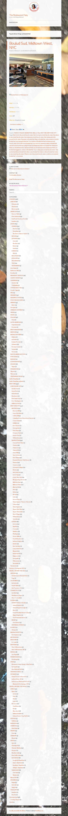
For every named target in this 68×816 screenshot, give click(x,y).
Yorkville (15, 519)
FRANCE (12, 731)
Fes (14, 708)
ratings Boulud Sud (29, 145)
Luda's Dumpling (13, 379)
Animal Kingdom (17, 605)
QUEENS (14, 521)
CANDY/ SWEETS (15, 278)
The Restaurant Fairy (18, 15)
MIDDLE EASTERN (15, 334)
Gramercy (15, 465)
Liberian (14, 206)
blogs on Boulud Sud (40, 139)
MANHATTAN (28, 133)
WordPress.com (39, 810)
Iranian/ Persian (16, 342)
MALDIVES (13, 777)
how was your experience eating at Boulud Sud (45, 143)
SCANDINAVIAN (15, 361)
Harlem (15, 470)
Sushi (14, 248)
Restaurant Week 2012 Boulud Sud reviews (35, 147)
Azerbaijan (13, 268)
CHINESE (14, 226)
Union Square (16, 507)
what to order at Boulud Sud (47, 152)
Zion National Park (17, 669)
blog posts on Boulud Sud (27, 139)
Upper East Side (17, 509)
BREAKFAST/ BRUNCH (16, 275)
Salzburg (14, 721)
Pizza (13, 320)
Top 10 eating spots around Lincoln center (44, 149)
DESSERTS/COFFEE (15, 297)
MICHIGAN (13, 637)
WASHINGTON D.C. (16, 671)
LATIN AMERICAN (15, 322)
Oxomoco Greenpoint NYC (16, 568)
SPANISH (13, 364)
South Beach (16, 622)
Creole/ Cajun (14, 290)
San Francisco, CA (17, 588)
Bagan (13, 782)
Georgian (13, 307)
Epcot (14, 610)
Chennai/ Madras (16, 748)
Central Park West (18, 443)
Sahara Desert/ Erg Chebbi (20, 716)
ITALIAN (21, 133)
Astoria (15, 524)
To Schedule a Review (15, 175)
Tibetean (12, 374)
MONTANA (13, 644)
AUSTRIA (13, 718)
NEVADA (12, 652)
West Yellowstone (17, 647)
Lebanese (14, 344)
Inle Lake (14, 785)
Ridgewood (16, 556)
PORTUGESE (13, 356)
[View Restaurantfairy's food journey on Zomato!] (19, 169)
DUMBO (15, 423)
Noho (14, 489)
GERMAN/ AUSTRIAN (16, 310)
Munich (14, 738)
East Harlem (16, 455)
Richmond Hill (16, 553)
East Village (16, 457)
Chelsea (15, 445)
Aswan (15, 694)
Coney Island (16, 420)
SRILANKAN (15, 260)
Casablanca (16, 706)
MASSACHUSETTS (15, 632)
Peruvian (14, 327)
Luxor (14, 701)
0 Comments (19, 156)
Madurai (15, 775)
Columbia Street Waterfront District (23, 418)
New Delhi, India (16, 755)
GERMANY (13, 735)
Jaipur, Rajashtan (17, 763)
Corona (15, 529)
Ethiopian (14, 204)
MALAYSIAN (15, 256)
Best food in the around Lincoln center (23, 135)
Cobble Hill (16, 416)
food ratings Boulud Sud (22, 141)
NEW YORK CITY (51, 133)
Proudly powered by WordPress (17, 810)
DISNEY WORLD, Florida (18, 603)
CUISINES (12, 199)
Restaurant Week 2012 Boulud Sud (42, 145)
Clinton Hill (16, 450)
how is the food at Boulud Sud (24, 143)
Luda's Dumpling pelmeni (16, 381)
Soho (14, 497)
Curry (14, 241)
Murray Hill (16, 487)
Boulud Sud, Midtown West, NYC (30, 45)
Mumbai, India (15, 753)
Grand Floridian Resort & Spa (21, 612)
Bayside (15, 526)
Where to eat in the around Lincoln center (35, 154)
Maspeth (15, 551)
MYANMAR (13, 780)
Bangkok (14, 792)
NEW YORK (43, 133)
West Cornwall (16, 598)
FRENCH (16, 133)
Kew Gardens (16, 546)
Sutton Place (16, 499)
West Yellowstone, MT (18, 649)
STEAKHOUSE (14, 369)
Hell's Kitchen (17, 472)
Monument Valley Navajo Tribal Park (22, 664)
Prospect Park (17, 433)
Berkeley (14, 583)
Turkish (14, 349)
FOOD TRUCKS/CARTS (16, 300)
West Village (16, 514)
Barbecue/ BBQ (14, 270)
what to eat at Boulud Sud (32, 152)
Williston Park (16, 403)
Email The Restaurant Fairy (16, 179)
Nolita (14, 492)
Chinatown (16, 448)
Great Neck (15, 391)
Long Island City (17, 548)
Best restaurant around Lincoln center (34, 137)
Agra (13, 743)
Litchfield (14, 593)
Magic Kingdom (17, 615)
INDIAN (14, 236)
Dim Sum (15, 228)
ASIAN (12, 224)
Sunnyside (15, 558)
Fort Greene (16, 425)
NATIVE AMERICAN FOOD (17, 354)
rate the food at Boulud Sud (16, 145)
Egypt (13, 691)
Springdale (15, 667)
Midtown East (17, 482)
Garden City (15, 388)
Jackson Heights (17, 541)
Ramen (15, 246)
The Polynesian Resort (19, 617)
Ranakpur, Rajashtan (18, 765)
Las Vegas (14, 654)
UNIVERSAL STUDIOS (18, 625)
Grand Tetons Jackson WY (19, 676)
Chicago (14, 630)
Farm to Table (15, 214)
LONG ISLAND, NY (15, 386)
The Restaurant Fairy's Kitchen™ (18, 185)
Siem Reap (14, 728)
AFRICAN (13, 201)
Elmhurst (15, 531)
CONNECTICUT (14, 590)
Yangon (14, 787)
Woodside (15, 563)
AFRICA (12, 689)
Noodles (15, 243)
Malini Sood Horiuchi (30, 50)
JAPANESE (15, 238)
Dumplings (16, 231)
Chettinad (15, 772)
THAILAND (13, 790)
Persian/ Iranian (16, 347)
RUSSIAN (13, 359)
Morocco (14, 703)
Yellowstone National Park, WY (20, 681)
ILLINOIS (13, 627)
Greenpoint (16, 428)
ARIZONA (13, 573)
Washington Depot (17, 595)
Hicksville (14, 393)
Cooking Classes (15, 799)
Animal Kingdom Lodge (19, 607)
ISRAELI (12, 315)
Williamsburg (16, 438)
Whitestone (16, 561)
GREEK (12, 312)
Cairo (14, 696)
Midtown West (36, 133)
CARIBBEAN (13, 280)
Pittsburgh (15, 659)
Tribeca (15, 504)
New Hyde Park (16, 398)
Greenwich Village (18, 467)
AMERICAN (13, 211)
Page (13, 578)
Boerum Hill (16, 411)
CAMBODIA (13, 726)
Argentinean (15, 324)
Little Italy (16, 475)
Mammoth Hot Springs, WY (20, 684)
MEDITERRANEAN (15, 329)
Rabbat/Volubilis (17, 713)
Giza (14, 699)
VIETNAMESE (15, 265)
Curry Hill (15, 452)
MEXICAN (13, 332)
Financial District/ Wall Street (21, 460)
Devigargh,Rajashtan (18, 760)
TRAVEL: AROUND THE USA (17, 571)
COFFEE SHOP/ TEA (16, 288)
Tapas (13, 366)
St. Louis (14, 642)
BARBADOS (13, 723)
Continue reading (16, 124)
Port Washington (16, 401)
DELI (11, 292)
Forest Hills (16, 536)
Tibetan (12, 371)
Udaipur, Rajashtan (18, 767)
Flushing (15, 534)
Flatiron (15, 462)
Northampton (16, 635)
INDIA (12, 740)
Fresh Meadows (17, 539)
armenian (14, 339)
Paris (13, 733)
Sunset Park (16, 435)
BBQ (14, 253)
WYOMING (13, 674)
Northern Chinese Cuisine (20, 233)
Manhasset (15, 396)
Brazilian (12, 273)
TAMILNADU (15, 770)
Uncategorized (13, 797)
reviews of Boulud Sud (27, 149)
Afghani (14, 337)
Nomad (15, 494)
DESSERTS (13, 295)
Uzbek (11, 802)
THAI (13, 263)
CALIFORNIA (14, 580)
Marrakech (16, 711)
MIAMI (14, 620)
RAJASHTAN (15, 758)
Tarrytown (13, 566)
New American (16, 216)
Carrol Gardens (17, 413)
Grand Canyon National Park (20, 575)
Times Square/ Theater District (21, 502)
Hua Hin (14, 795)
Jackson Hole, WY (17, 679)
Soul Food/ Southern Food (19, 219)
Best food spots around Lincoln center (43, 135)
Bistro (13, 305)
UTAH (12, 662)
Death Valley (15, 585)
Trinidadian (15, 285)
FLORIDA (13, 600)
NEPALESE (15, 258)
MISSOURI (13, 639)
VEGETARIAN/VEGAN (16, 376)
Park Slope (16, 430)
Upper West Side (17, 512)
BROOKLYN (15, 408)
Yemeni (14, 352)
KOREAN (14, 251)
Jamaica (15, 543)
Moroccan (14, 209)
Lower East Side (17, 477)
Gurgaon (14, 750)
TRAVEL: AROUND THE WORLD (18, 686)
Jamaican (14, 283)
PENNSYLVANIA (15, 657)
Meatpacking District (19, 480)
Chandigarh (15, 745)
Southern (14, 221)
